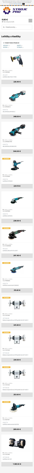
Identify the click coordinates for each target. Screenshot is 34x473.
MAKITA (19, 45)
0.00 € (5, 19)
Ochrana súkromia (18, 4)
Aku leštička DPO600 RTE (9, 146)
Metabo (5, 47)
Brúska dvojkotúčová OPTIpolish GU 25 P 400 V (15, 320)
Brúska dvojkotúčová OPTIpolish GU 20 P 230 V (15, 355)
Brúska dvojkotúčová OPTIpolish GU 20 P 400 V (15, 390)
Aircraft (5, 45)
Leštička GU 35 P (7, 459)
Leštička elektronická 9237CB (11, 424)
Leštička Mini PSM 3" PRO (10, 77)
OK (23, 4)
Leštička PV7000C (8, 181)
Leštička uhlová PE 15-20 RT (10, 251)
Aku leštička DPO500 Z (9, 112)
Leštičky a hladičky (8, 70)
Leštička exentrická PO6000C (11, 285)
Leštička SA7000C (7, 216)
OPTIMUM (19, 47)
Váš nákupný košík (8, 22)
